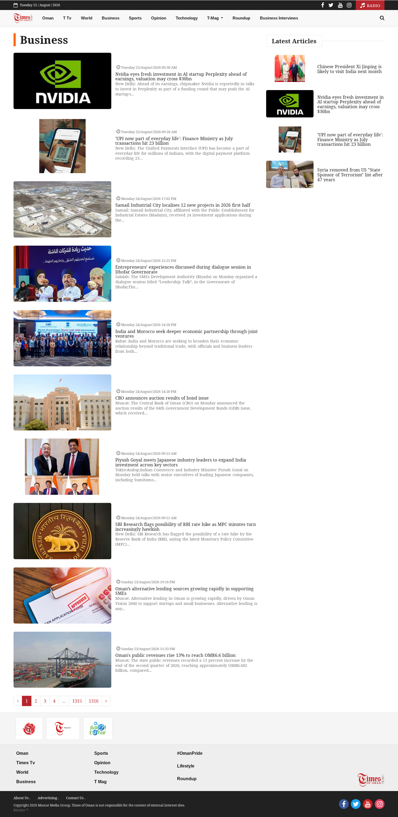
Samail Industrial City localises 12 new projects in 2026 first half (182, 205)
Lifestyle (185, 766)
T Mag (100, 781)
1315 (77, 701)
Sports (135, 18)
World (86, 18)
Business (110, 18)
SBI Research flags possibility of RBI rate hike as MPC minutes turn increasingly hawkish (185, 526)
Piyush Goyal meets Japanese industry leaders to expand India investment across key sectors (180, 462)
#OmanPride (190, 753)
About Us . (22, 797)
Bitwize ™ (21, 810)
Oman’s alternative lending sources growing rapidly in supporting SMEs (184, 591)
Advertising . (48, 797)
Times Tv (25, 762)
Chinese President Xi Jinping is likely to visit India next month (349, 69)
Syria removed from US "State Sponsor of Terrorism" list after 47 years (350, 174)
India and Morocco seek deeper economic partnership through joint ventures (186, 333)
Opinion (158, 18)
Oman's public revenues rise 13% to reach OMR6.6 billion (175, 655)
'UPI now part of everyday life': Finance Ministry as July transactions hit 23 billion (174, 141)
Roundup (241, 18)
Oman (48, 18)
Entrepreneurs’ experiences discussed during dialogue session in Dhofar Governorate (183, 269)
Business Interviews (279, 18)
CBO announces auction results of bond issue (162, 398)
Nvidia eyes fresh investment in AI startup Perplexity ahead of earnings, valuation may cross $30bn (181, 76)
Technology (187, 18)
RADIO (373, 5)
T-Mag (213, 18)
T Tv (67, 18)
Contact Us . (75, 797)
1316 (94, 701)
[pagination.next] (106, 701)
